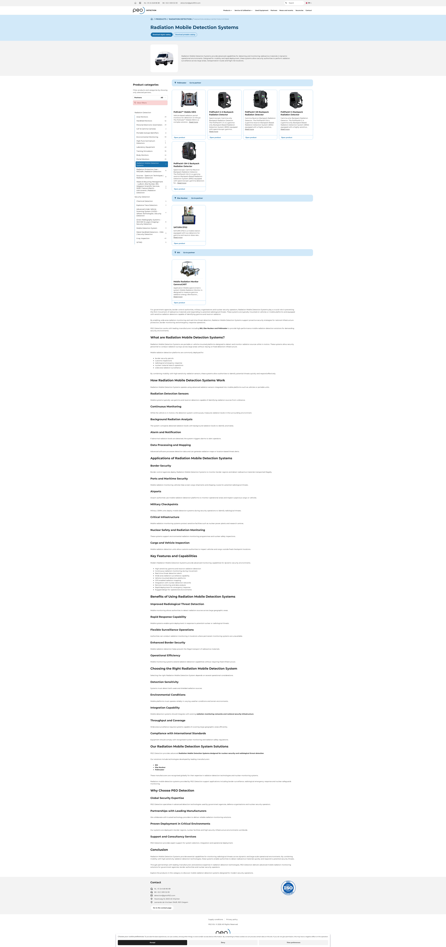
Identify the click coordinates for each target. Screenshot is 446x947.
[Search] (286, 3)
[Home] (135, 3)
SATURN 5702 (180, 227)
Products (161, 19)
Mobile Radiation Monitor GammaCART (186, 283)
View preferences (293, 942)
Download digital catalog (162, 34)
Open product (179, 137)
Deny (223, 942)
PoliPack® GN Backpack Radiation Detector (257, 113)
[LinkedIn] (140, 3)
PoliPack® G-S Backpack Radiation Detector (221, 113)
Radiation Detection (180, 19)
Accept (152, 942)
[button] (227, 10)
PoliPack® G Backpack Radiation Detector (292, 113)
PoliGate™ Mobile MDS (185, 112)
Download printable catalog (185, 34)
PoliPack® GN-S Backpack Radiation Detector (186, 164)
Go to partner (195, 83)
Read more (193, 122)
